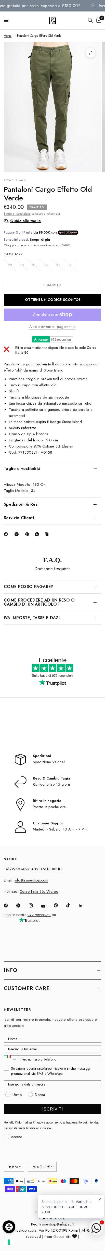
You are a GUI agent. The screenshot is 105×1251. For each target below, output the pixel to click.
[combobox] (10, 1059)
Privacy (38, 1122)
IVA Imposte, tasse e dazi (32, 618)
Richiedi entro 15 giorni (52, 784)
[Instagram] (34, 905)
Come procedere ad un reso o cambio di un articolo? (39, 602)
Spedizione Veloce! (49, 762)
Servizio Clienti (19, 518)
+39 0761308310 (46, 869)
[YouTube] (46, 906)
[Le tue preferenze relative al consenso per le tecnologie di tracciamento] (9, 1242)
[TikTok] (71, 905)
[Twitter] (22, 905)
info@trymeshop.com (31, 880)
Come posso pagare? (29, 587)
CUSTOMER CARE (27, 988)
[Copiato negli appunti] (48, 534)
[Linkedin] (84, 905)
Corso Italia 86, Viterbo (39, 891)
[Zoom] (90, 53)
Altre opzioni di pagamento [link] (52, 327)
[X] (18, 534)
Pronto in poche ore (49, 807)
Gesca (58, 1236)
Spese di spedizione (17, 213)
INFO (10, 970)
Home (7, 35)
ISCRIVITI (52, 1109)
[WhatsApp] (38, 534)
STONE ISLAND (15, 180)
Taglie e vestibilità (22, 468)
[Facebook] (7, 534)
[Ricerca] (90, 20)
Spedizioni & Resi (21, 504)
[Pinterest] (28, 534)
